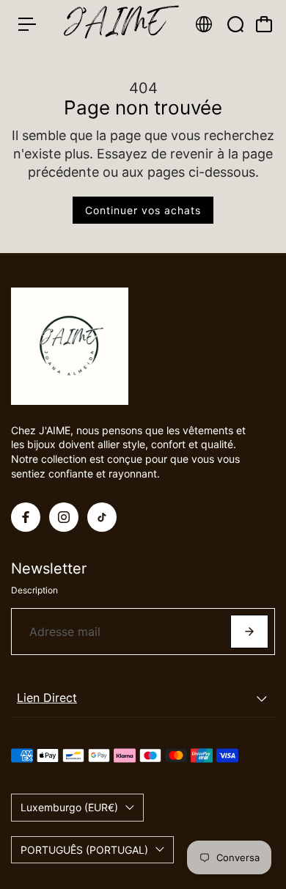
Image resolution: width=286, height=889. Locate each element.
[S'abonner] (249, 631)
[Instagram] (63, 517)
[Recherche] (235, 24)
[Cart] (264, 24)
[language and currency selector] (204, 24)
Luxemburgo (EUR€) (69, 807)
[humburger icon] (27, 24)
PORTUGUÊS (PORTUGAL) (84, 850)
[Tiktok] (102, 517)
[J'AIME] (115, 24)
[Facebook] (25, 517)
